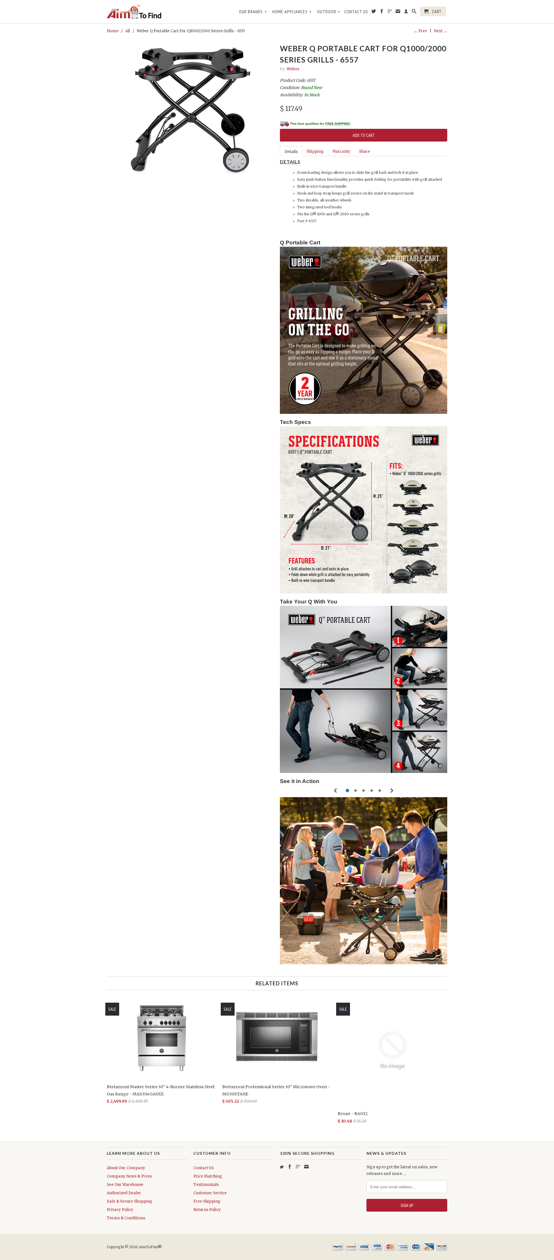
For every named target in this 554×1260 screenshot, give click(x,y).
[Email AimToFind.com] (306, 1166)
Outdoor (328, 11)
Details (291, 151)
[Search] (414, 12)
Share (364, 151)
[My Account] (406, 12)
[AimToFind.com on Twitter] (373, 12)
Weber (293, 68)
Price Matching (207, 1176)
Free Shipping (206, 1201)
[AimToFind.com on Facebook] (381, 12)
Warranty (341, 151)
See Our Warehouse (125, 1184)
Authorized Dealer (124, 1193)
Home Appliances (292, 11)
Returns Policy (207, 1209)
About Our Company (126, 1167)
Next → (440, 31)
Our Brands (253, 11)
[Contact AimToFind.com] (398, 12)
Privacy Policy (120, 1209)
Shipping (315, 151)
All (127, 31)
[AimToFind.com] (147, 11)
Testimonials (206, 1184)
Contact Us (356, 11)
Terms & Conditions (126, 1218)
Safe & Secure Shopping (129, 1201)
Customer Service (210, 1193)
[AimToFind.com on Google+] (390, 12)
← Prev (420, 31)
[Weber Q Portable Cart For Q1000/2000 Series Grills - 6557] (190, 111)
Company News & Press (129, 1176)
